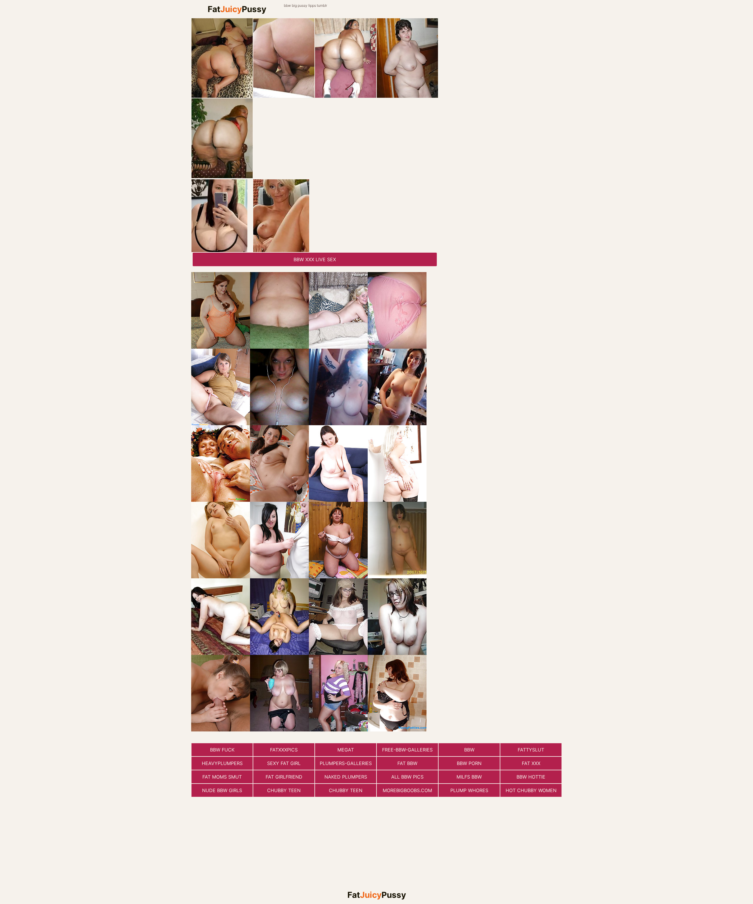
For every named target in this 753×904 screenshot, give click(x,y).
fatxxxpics (284, 750)
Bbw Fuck (222, 750)
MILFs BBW (469, 777)
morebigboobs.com (407, 790)
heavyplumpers (222, 763)
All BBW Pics (407, 777)
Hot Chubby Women (531, 790)
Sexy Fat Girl (284, 763)
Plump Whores (469, 790)
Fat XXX (531, 763)
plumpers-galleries (346, 763)
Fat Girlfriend (284, 777)
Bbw (469, 750)
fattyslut (531, 750)
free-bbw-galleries (407, 750)
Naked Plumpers (345, 777)
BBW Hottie (531, 777)
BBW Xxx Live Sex (315, 259)
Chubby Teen (284, 790)
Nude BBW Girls (222, 790)
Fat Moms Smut (222, 777)
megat (345, 750)
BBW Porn (469, 763)
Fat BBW (407, 763)
